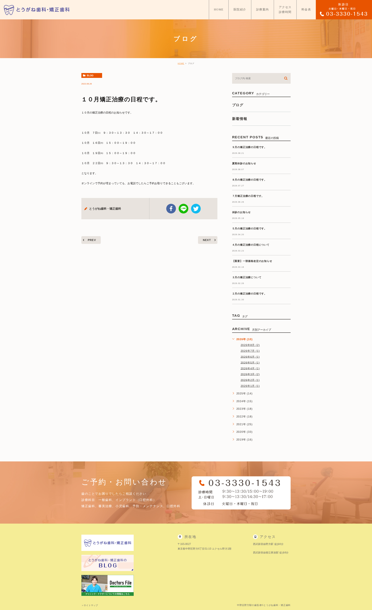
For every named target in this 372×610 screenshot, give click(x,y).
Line (183, 208)
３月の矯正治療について (247, 277)
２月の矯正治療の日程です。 (249, 293)
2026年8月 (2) (250, 345)
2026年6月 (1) (250, 356)
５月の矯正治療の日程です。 (249, 228)
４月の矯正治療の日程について (251, 244)
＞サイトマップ (89, 605)
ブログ (238, 105)
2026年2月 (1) (250, 379)
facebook (171, 208)
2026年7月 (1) (250, 350)
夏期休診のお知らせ (244, 163)
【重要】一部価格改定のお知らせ (252, 261)
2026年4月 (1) (250, 368)
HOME (181, 63)
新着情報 (239, 119)
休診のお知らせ (241, 212)
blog (90, 75)
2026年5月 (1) (250, 362)
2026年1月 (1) (250, 385)
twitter (196, 208)
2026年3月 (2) (250, 374)
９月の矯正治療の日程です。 (249, 147)
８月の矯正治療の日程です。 (249, 179)
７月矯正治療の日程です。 (248, 195)
